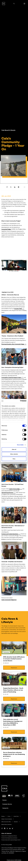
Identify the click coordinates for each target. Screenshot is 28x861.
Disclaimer (16, 821)
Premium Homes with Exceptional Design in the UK (10, 839)
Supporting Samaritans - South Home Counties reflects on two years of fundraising (13, 690)
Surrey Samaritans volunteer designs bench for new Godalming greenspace (14, 754)
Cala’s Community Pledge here (8, 599)
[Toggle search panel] (14, 3)
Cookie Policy (16, 816)
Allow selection (14, 454)
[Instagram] (4, 829)
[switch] (24, 430)
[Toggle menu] (24, 3)
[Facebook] (2, 829)
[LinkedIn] (9, 829)
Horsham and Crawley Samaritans (9, 534)
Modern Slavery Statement (6, 824)
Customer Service (7, 804)
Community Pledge (6, 229)
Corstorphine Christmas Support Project (11, 377)
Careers (4, 800)
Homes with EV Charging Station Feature (9, 835)
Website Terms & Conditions (6, 819)
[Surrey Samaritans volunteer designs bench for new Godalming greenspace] (14, 743)
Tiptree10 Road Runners (7, 492)
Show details (20, 444)
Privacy (9, 816)
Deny (14, 458)
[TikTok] (12, 829)
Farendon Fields (18, 308)
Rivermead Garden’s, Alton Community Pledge (12, 344)
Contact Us (5, 808)
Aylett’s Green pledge (14, 488)
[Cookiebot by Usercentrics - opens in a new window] (20, 401)
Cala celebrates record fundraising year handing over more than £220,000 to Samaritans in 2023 (13, 722)
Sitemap (3, 816)
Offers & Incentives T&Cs (6, 821)
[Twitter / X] (7, 829)
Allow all (14, 449)
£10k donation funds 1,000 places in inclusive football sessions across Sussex (14, 658)
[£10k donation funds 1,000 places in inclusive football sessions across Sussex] (14, 647)
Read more (14, 667)
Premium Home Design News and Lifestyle (9, 837)
